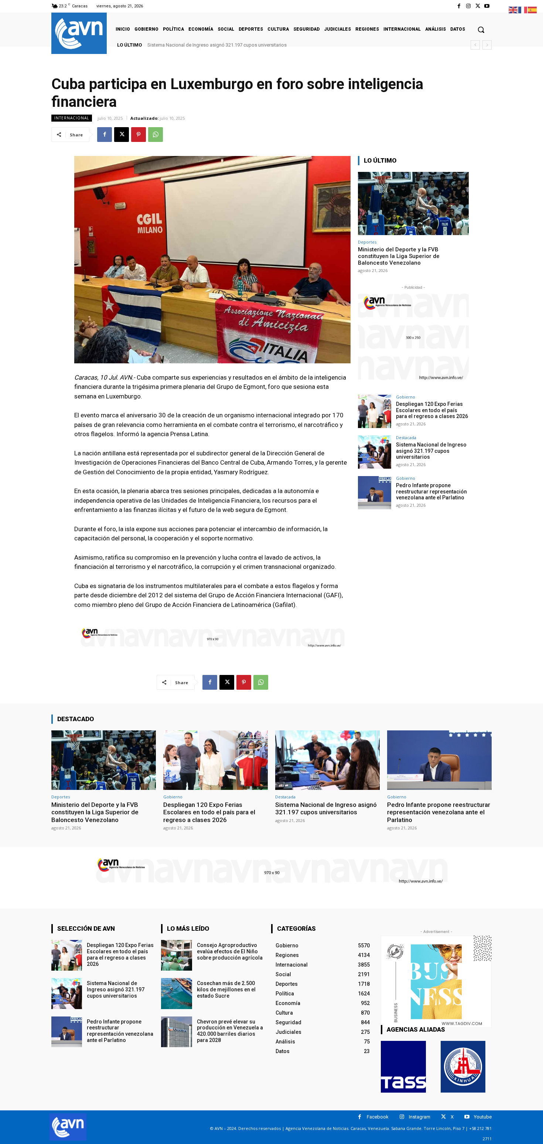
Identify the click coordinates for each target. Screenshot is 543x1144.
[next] (487, 45)
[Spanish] (532, 9)
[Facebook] (459, 6)
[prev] (475, 45)
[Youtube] (487, 6)
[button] (481, 29)
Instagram (419, 1117)
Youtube (483, 1117)
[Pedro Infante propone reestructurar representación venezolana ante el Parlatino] (374, 492)
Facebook (378, 1117)
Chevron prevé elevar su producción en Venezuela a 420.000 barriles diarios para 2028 (230, 1031)
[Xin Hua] (463, 1067)
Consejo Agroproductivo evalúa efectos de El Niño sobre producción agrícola (230, 951)
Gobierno (405, 397)
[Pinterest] (138, 134)
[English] (513, 9)
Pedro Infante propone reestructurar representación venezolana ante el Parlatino (233, 45)
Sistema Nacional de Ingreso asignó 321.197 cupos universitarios (431, 451)
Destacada (406, 437)
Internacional (71, 117)
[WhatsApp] (155, 134)
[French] (523, 9)
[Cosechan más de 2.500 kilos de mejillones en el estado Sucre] (176, 993)
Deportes (367, 242)
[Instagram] (468, 6)
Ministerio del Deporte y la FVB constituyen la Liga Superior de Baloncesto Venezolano (399, 256)
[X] (477, 6)
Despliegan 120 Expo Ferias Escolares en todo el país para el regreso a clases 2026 (432, 410)
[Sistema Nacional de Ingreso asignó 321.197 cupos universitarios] (374, 452)
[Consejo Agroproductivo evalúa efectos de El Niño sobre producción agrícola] (176, 955)
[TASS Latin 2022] (403, 1067)
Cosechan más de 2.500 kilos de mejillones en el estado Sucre (226, 989)
